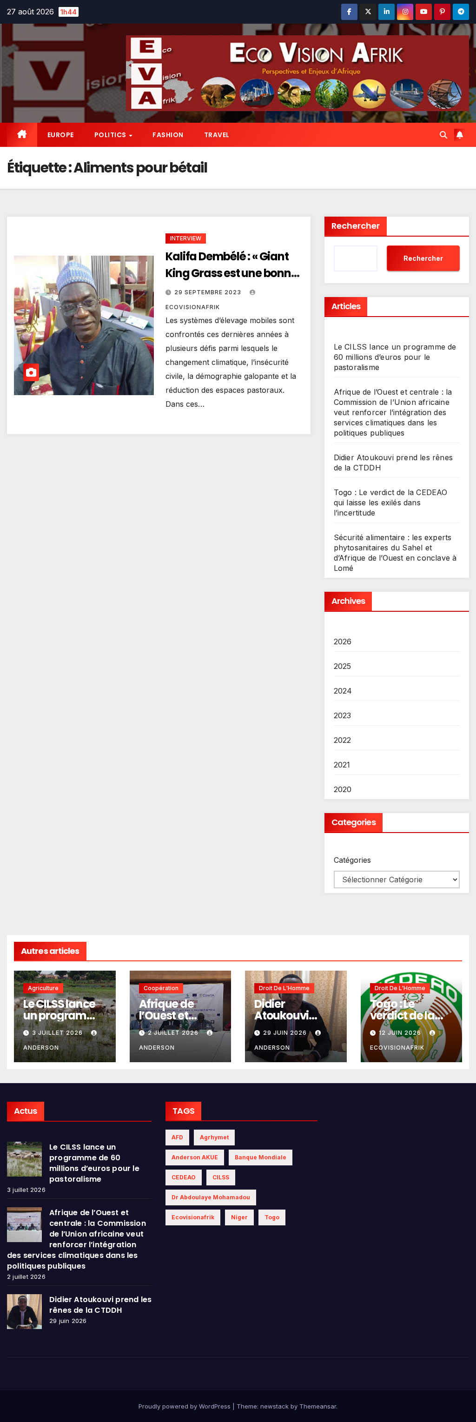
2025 (342, 666)
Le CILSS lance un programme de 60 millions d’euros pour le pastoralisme (395, 357)
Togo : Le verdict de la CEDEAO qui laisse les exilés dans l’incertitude (391, 502)
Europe (60, 134)
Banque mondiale (260, 1157)
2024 (343, 690)
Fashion (168, 134)
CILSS (220, 1177)
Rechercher (355, 225)
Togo (271, 1217)
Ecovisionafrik (193, 1217)
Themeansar (317, 1406)
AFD (177, 1137)
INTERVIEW (185, 238)
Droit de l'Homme (284, 988)
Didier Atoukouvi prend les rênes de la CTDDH (100, 1305)
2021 (342, 764)
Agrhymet (214, 1137)
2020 (343, 789)
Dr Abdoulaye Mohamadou (211, 1197)
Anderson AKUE (195, 1157)
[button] (443, 134)
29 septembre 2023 (208, 292)
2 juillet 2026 (174, 1032)
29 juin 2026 (286, 1032)
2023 (342, 715)
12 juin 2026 (401, 1032)
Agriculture (43, 988)
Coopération (161, 988)
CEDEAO (184, 1177)
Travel (217, 134)
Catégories (352, 860)
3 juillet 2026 (58, 1032)
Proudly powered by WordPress (185, 1406)
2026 (343, 641)
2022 (342, 740)
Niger (239, 1217)
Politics (111, 134)
